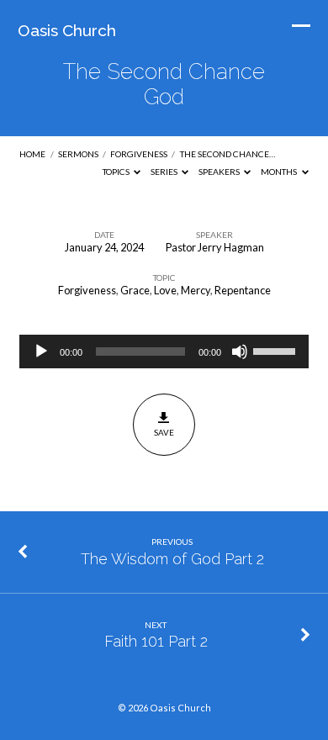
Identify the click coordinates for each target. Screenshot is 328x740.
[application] (163, 351)
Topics (117, 171)
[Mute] (239, 351)
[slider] (276, 350)
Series (165, 171)
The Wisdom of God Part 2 (172, 559)
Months (280, 171)
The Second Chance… (227, 154)
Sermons (78, 154)
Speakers (219, 171)
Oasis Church (67, 30)
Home (32, 154)
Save (164, 432)
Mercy (195, 290)
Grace (135, 290)
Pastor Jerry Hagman (215, 247)
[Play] (41, 351)
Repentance (242, 290)
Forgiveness (138, 154)
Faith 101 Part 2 (156, 641)
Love (165, 290)
